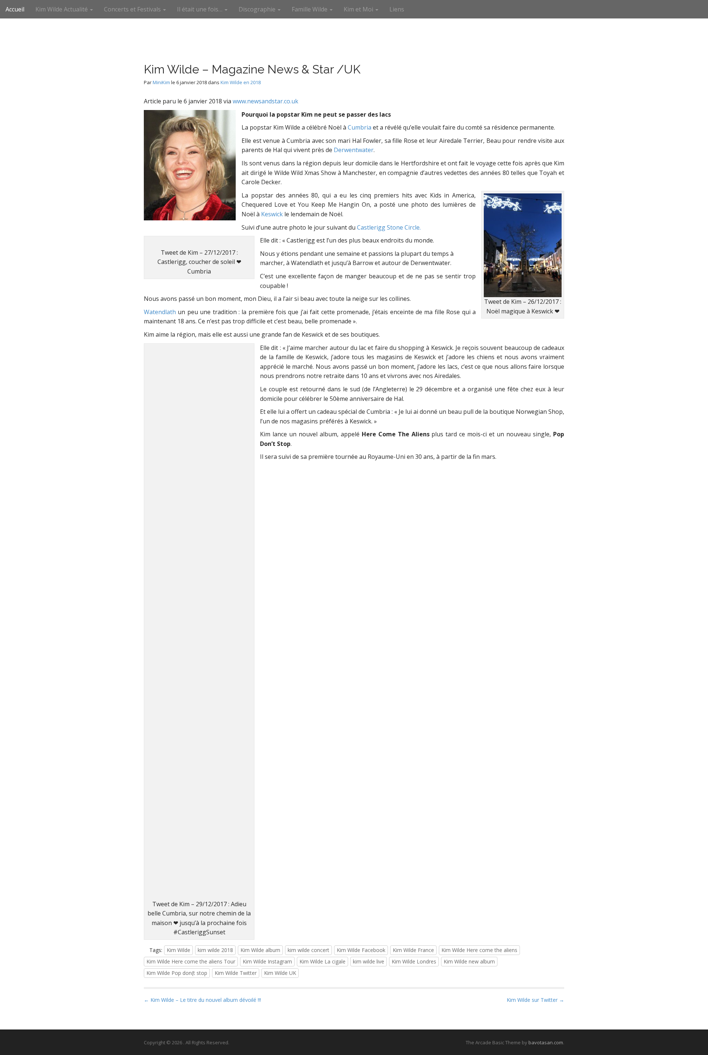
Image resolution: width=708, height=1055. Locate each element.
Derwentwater (354, 150)
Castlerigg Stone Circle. (389, 227)
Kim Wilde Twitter (236, 972)
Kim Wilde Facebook (361, 949)
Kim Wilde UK (280, 972)
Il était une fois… (200, 9)
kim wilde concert (308, 949)
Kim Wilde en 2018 (241, 82)
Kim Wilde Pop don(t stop (176, 972)
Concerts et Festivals (133, 9)
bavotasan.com (545, 1042)
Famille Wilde (310, 9)
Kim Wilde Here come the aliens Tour (190, 961)
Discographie (258, 9)
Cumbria (359, 127)
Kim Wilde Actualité (62, 9)
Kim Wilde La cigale (322, 961)
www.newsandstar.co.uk (265, 101)
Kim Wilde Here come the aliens (479, 949)
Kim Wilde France (413, 949)
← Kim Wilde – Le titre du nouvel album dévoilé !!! (202, 999)
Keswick (272, 214)
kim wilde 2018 (215, 949)
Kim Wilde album (260, 949)
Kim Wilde (178, 949)
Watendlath (160, 312)
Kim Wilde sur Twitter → (535, 999)
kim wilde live (368, 961)
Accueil (15, 9)
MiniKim (161, 82)
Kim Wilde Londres (414, 961)
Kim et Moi (359, 9)
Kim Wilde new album (469, 961)
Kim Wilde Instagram (267, 961)
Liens (396, 9)
